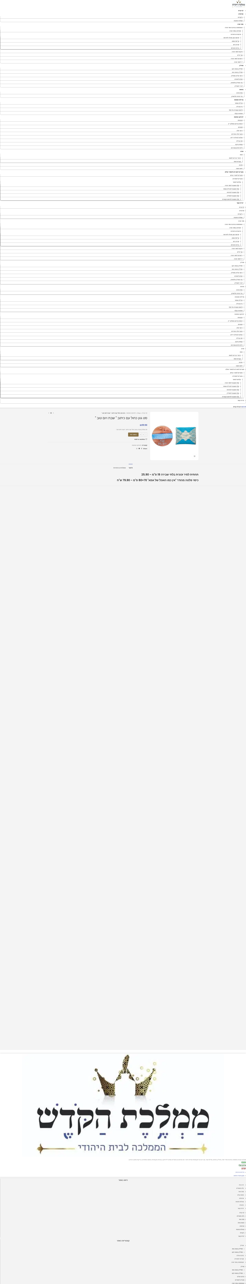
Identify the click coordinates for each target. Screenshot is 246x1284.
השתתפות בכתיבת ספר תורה (234, 28)
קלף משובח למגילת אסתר (231, 189)
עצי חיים (240, 55)
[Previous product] (53, 413)
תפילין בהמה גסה (237, 72)
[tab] (131, 467)
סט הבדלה (239, 141)
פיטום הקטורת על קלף (236, 110)
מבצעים (240, 120)
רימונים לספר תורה (237, 59)
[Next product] (49, 413)
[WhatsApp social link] (137, 448)
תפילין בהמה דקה (237, 69)
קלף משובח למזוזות (233, 192)
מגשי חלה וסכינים (237, 134)
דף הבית (240, 11)
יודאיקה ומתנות (238, 117)
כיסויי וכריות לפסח (235, 158)
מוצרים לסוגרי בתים (236, 175)
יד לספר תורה (238, 62)
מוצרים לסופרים (238, 179)
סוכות (241, 165)
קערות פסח (237, 161)
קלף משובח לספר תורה (232, 185)
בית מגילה (239, 107)
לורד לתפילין (239, 86)
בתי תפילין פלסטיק (237, 83)
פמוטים (240, 127)
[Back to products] (51, 413)
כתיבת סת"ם (240, 1255)
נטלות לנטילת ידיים (237, 138)
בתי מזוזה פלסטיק (237, 96)
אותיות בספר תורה (235, 31)
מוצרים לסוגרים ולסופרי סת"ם (234, 172)
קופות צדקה (239, 144)
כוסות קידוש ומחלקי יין (235, 124)
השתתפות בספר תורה (237, 1262)
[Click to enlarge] (194, 456)
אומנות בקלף (239, 113)
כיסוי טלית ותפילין (237, 76)
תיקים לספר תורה (237, 52)
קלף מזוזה (239, 93)
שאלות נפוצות (238, 21)
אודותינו (241, 14)
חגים (242, 151)
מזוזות (241, 90)
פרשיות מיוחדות (236, 34)
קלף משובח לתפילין (233, 196)
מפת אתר (241, 1192)
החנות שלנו (240, 1195)
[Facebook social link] (141, 448)
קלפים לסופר (237, 182)
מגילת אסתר (239, 103)
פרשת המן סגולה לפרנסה (231, 38)
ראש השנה (239, 168)
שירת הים (236, 45)
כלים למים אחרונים (237, 148)
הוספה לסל (133, 434)
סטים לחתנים (239, 79)
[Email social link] (139, 448)
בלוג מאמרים (240, 1188)
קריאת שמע (235, 41)
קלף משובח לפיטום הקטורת (230, 199)
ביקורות (240, 17)
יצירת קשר (240, 203)
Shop (139, 413)
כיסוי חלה (240, 131)
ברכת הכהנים (235, 48)
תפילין (241, 65)
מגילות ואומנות (238, 100)
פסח (241, 155)
